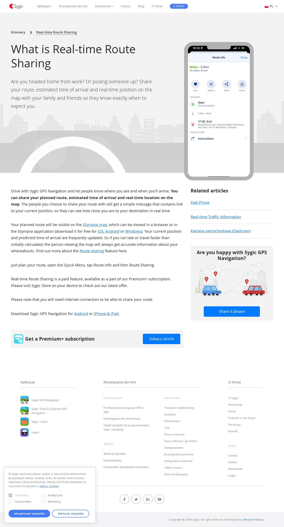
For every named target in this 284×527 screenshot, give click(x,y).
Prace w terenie (174, 434)
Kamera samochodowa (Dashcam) (221, 230)
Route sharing (92, 250)
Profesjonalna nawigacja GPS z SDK (124, 410)
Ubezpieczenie (173, 447)
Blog (141, 6)
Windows (133, 231)
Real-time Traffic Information (216, 216)
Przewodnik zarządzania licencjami (126, 467)
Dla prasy (234, 424)
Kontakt (233, 431)
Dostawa (170, 414)
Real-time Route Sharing (56, 32)
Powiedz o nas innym (241, 418)
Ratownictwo (172, 421)
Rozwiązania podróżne (179, 454)
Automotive (103, 6)
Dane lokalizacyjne (176, 474)
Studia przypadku (115, 453)
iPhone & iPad (106, 313)
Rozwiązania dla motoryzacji (122, 418)
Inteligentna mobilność (178, 461)
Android (112, 231)
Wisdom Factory (253, 519)
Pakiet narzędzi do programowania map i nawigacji (126, 427)
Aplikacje (43, 6)
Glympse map (95, 224)
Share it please (232, 311)
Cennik (232, 455)
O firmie (157, 6)
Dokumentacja (113, 460)
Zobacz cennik (161, 338)
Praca (232, 411)
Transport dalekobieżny (179, 407)
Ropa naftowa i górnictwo (180, 441)
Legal (231, 475)
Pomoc (126, 6)
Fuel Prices (200, 202)
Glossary (18, 32)
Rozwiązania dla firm (73, 6)
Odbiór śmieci (173, 467)
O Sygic (233, 398)
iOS (101, 231)
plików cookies (49, 486)
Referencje (235, 404)
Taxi (167, 427)
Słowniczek (235, 468)
